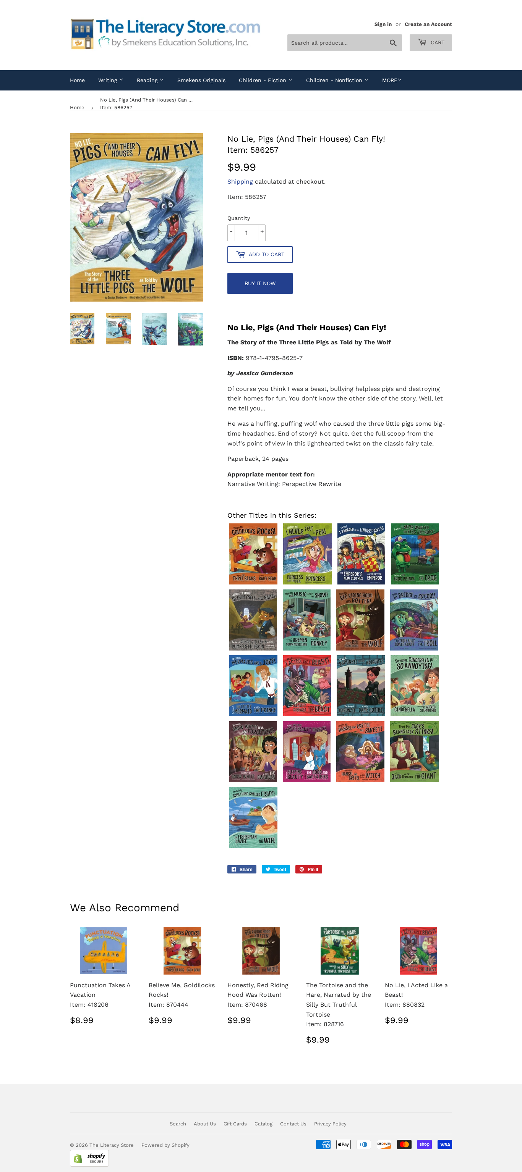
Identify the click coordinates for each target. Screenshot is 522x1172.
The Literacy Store (111, 1145)
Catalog (263, 1124)
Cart (436, 42)
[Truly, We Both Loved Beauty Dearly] (307, 782)
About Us (205, 1124)
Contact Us (293, 1124)
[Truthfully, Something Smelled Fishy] (254, 847)
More (389, 80)
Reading (148, 80)
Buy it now (260, 283)
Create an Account (428, 24)
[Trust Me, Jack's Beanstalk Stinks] (415, 782)
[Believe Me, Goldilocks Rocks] (254, 584)
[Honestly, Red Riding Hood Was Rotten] (361, 650)
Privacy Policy (330, 1124)
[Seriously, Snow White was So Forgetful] (254, 782)
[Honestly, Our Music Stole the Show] (307, 650)
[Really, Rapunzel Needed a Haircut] (362, 716)
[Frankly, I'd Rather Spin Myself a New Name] (254, 650)
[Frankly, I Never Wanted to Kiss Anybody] (416, 584)
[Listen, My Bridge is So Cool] (415, 650)
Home (77, 80)
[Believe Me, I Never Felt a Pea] (308, 584)
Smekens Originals (201, 80)
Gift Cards (235, 1124)
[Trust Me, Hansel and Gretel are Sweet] (361, 782)
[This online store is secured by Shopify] (89, 1165)
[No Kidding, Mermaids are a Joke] (254, 716)
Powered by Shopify (165, 1145)
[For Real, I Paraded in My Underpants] (362, 584)
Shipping (240, 181)
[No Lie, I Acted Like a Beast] (308, 716)
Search (178, 1124)
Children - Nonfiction (335, 80)
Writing (108, 80)
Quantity (238, 218)
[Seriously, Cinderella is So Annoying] (416, 716)
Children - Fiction (263, 80)
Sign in (383, 24)
